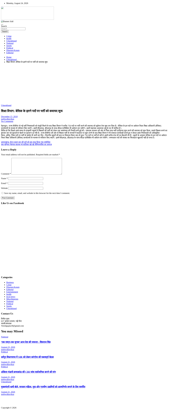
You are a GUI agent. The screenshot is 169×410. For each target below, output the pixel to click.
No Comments (7, 121)
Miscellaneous (12, 299)
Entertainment (12, 292)
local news (10, 296)
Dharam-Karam (12, 50)
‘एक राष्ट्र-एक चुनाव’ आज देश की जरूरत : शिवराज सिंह (26, 342)
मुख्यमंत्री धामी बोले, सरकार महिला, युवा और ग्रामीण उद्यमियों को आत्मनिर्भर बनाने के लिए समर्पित (43, 386)
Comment (6, 174)
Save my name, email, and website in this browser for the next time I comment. (37, 193)
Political (9, 48)
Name (4, 178)
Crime (8, 36)
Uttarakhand (11, 41)
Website (4, 188)
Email (4, 183)
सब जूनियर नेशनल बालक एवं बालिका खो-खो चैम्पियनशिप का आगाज (26, 144)
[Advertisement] (80, 83)
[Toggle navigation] (2, 24)
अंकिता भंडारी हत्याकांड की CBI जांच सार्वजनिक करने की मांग (28, 372)
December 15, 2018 (9, 116)
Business (10, 282)
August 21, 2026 (8, 362)
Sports (9, 45)
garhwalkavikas (7, 119)
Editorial (9, 53)
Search (4, 26)
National (9, 43)
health (8, 38)
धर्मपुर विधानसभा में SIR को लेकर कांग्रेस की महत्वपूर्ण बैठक (27, 357)
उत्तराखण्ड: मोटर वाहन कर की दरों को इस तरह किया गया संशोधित (25, 142)
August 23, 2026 (8, 347)
